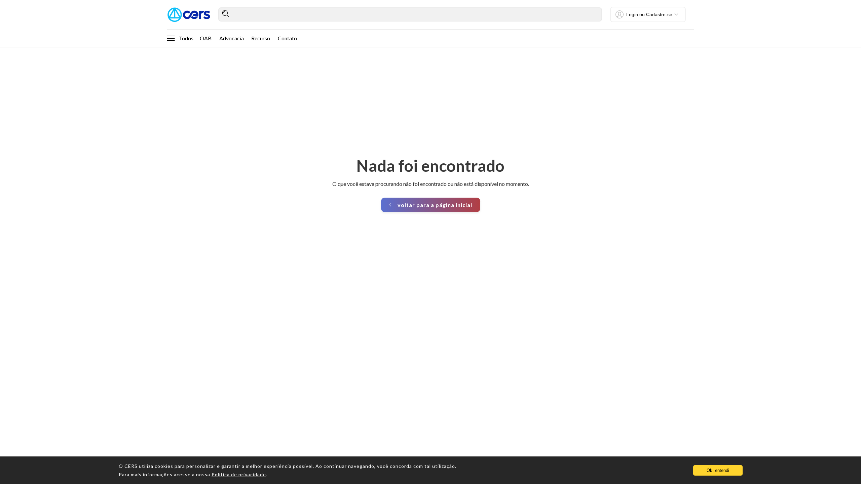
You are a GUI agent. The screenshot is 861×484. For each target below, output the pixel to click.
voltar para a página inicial (435, 205)
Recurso (260, 38)
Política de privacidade (239, 474)
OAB (206, 38)
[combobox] (410, 14)
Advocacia (231, 38)
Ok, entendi (718, 470)
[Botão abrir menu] (171, 38)
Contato (287, 38)
